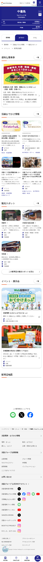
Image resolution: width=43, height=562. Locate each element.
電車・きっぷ (6, 442)
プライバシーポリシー (28, 538)
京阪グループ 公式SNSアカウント (14, 484)
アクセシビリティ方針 (28, 541)
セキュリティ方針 (7, 545)
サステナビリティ (7, 463)
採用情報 (4, 466)
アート (32, 152)
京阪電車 (9, 152)
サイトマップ (26, 545)
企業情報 (4, 459)
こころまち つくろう (8, 470)
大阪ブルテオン (27, 191)
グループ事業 (26, 459)
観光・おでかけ (27, 442)
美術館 (38, 152)
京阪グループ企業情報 (25, 3)
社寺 (3, 152)
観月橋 (36, 27)
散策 (3, 193)
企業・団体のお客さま (29, 446)
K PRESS (25, 152)
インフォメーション (28, 466)
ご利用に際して (6, 538)
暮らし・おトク (7, 446)
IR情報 (24, 463)
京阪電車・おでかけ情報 (11, 436)
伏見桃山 (36, 22)
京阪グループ (6, 195)
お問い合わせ (7, 477)
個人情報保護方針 (7, 541)
